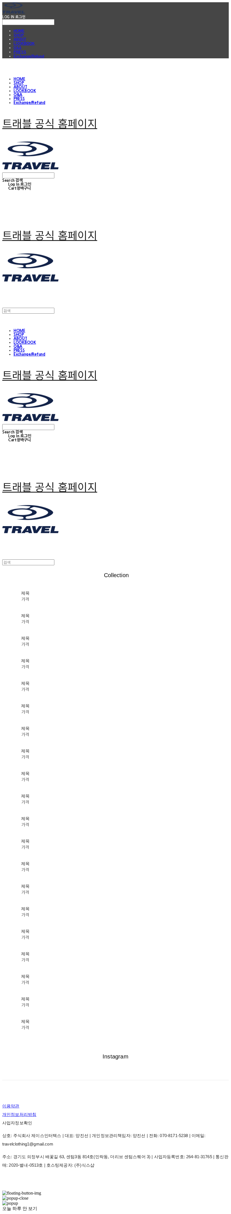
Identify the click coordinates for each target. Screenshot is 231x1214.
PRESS (20, 52)
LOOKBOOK (24, 43)
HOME (19, 31)
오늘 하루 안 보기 (19, 1208)
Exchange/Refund (29, 56)
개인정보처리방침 (19, 1114)
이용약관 (10, 1106)
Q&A (17, 48)
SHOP (19, 35)
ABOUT (20, 39)
